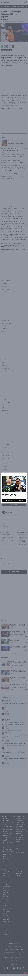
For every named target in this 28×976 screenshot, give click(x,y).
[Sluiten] (25, 474)
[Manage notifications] (25, 973)
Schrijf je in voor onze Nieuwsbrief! (14, 500)
